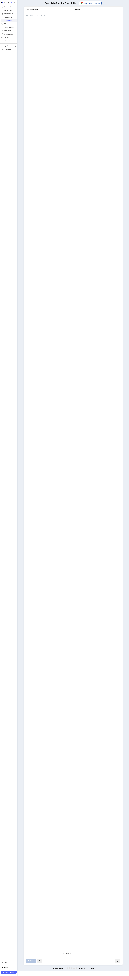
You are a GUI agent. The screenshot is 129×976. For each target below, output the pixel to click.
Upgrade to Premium (8, 972)
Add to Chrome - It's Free (92, 3)
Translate (31, 961)
